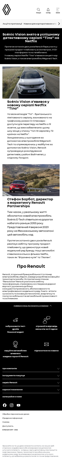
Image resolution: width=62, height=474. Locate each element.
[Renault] (6, 9)
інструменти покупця (13, 375)
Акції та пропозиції (12, 23)
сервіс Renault (9, 382)
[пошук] (38, 9)
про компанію (9, 368)
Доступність (7, 426)
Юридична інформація (12, 418)
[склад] (48, 9)
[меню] (58, 9)
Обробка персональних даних (15, 414)
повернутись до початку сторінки (31, 305)
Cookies (5, 422)
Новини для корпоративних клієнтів (42, 23)
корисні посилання (12, 389)
